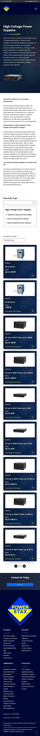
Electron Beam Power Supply (18, 219)
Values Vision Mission (28, 677)
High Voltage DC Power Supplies (19, 223)
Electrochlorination (9, 672)
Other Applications (9, 708)
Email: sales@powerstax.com (31, 1)
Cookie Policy (7, 725)
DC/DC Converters (9, 646)
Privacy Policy (7, 723)
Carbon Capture (8, 679)
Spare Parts (25, 646)
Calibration (25, 638)
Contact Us (20, 584)
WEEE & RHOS (26, 684)
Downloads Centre (28, 686)
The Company (26, 669)
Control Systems (8, 701)
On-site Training (26, 648)
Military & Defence (8, 696)
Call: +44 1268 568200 (7, 1)
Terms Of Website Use (29, 723)
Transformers (7, 658)
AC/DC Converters (9, 641)
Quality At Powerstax (28, 674)
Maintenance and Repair (29, 636)
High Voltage (7, 653)
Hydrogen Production (9, 669)
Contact (24, 689)
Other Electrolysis (8, 677)
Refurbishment (26, 650)
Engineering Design (27, 672)
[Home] (20, 611)
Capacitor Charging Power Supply (20, 215)
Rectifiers (6, 655)
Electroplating (7, 674)
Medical (5, 698)
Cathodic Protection (9, 703)
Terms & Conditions (17, 723)
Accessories (7, 643)
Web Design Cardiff (29, 731)
